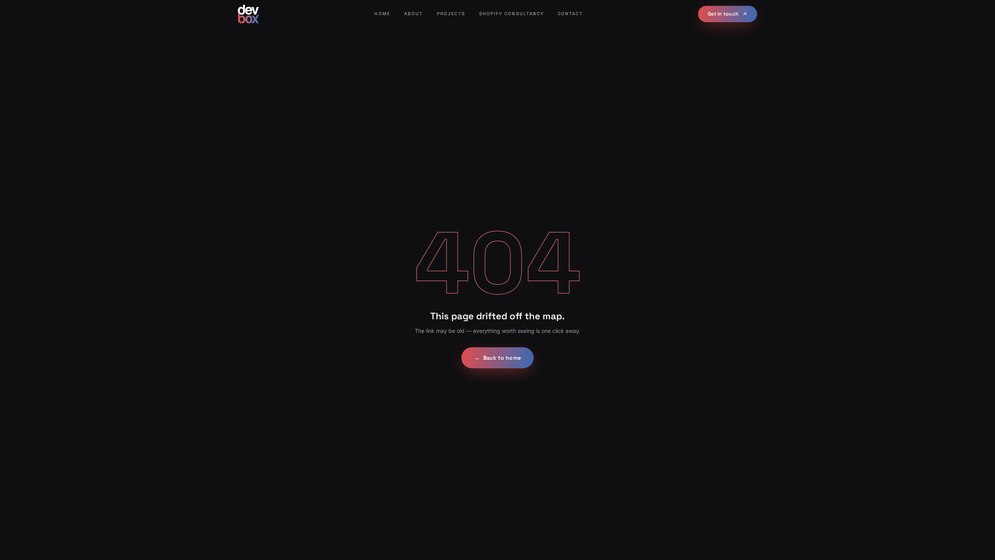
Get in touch (723, 13)
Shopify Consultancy (511, 13)
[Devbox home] (248, 14)
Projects (451, 13)
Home (382, 13)
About (413, 13)
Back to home (497, 357)
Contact (570, 13)
